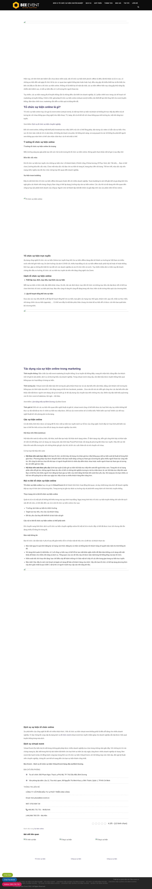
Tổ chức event (49, 881)
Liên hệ (135, 3)
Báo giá (118, 3)
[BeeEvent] (30, 5)
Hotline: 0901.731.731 (12, 884)
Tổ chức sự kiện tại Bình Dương (25, 883)
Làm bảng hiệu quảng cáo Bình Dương (122, 881)
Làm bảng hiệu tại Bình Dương (43, 402)
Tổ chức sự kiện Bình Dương (49, 883)
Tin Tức (126, 3)
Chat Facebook (9, 880)
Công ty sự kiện (76, 859)
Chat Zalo (7, 875)
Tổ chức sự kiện (40, 859)
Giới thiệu (98, 3)
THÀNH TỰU (108, 3)
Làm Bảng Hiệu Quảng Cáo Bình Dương (70, 881)
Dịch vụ (88, 3)
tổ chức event (66, 735)
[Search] (138, 7)
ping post (125, 869)
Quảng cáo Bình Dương (99, 883)
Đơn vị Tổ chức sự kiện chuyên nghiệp (68, 3)
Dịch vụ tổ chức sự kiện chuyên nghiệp (46, 124)
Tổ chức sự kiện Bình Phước (96, 881)
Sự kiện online (39, 828)
